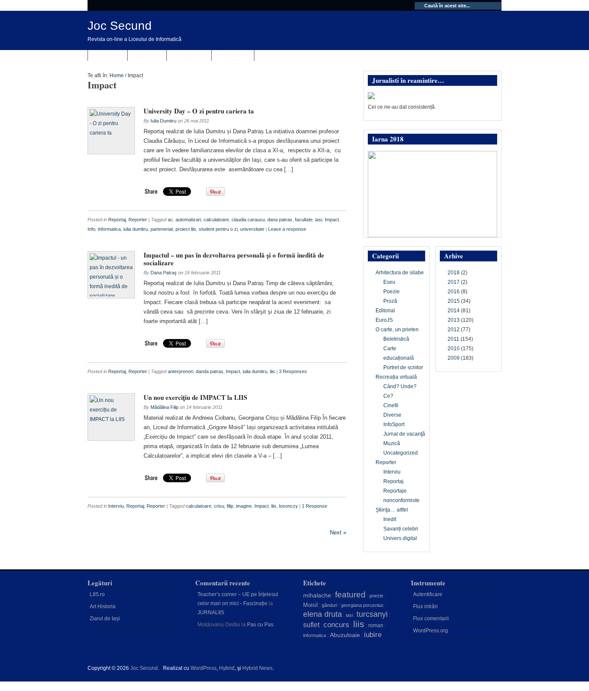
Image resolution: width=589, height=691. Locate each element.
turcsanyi (372, 614)
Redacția (189, 56)
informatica (109, 229)
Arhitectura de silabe (400, 273)
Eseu (389, 282)
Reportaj (117, 219)
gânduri (329, 605)
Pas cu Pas (260, 625)
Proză (390, 301)
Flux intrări (425, 606)
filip (230, 506)
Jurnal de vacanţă (404, 434)
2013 (454, 320)
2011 (453, 339)
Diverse (392, 415)
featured (350, 594)
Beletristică (396, 339)
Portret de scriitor (403, 367)
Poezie (391, 292)
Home (117, 75)
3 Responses (293, 371)
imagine (244, 506)
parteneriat (161, 229)
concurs (336, 624)
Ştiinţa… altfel (392, 510)
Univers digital (400, 538)
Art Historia (103, 606)
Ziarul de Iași (105, 619)
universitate (252, 229)
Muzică (391, 443)
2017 (454, 282)
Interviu (116, 506)
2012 (454, 330)
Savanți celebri (400, 529)
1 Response (314, 506)
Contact (232, 56)
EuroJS (384, 320)
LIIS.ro (97, 594)
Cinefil (390, 405)
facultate (304, 219)
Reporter (137, 219)
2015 (454, 301)
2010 (454, 349)
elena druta (322, 614)
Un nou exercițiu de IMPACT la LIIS (195, 397)
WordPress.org (430, 631)
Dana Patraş (163, 272)
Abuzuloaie (345, 634)
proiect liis (185, 229)
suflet (311, 624)
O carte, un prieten (397, 330)
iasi (318, 219)
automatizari (188, 219)
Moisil (310, 605)
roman (375, 625)
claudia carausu (248, 219)
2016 (454, 292)
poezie (376, 595)
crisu (219, 506)
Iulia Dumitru (163, 120)
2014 (454, 311)
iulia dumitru (135, 229)
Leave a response (287, 229)
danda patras (209, 371)
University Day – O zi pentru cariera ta (199, 111)
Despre (147, 56)
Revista (108, 56)
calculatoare (216, 219)
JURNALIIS (210, 612)
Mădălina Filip (164, 407)
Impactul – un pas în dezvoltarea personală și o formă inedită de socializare (234, 258)
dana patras (279, 219)
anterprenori (180, 371)
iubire (373, 635)
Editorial (385, 311)
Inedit (389, 519)
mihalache (317, 595)
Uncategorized (400, 453)
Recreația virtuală (396, 377)
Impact (332, 219)
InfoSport (393, 424)
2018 (454, 273)
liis (272, 371)
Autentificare (427, 594)
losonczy (288, 506)
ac (170, 219)
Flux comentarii (431, 619)
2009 (454, 358)
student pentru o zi (218, 229)
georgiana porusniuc (362, 605)
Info (91, 229)
